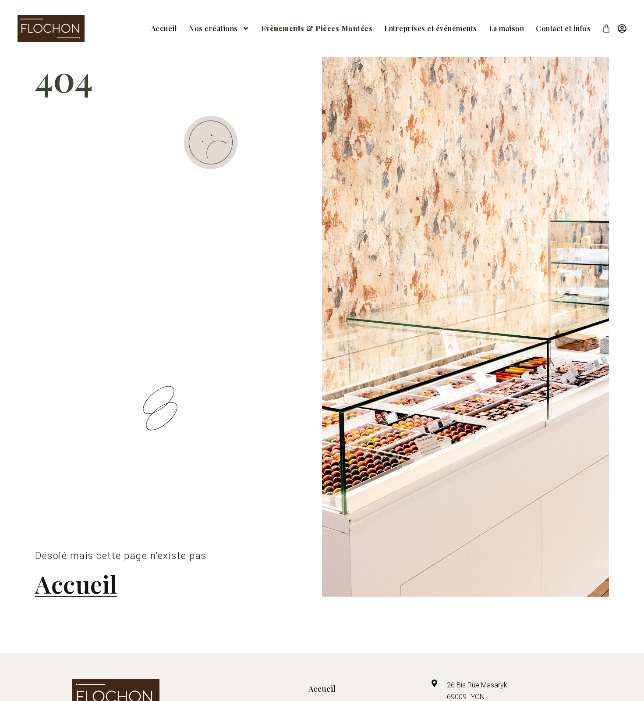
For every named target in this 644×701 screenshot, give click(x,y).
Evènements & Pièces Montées (317, 28)
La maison (506, 28)
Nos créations (213, 28)
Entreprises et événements (430, 28)
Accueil (164, 28)
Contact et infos (563, 28)
